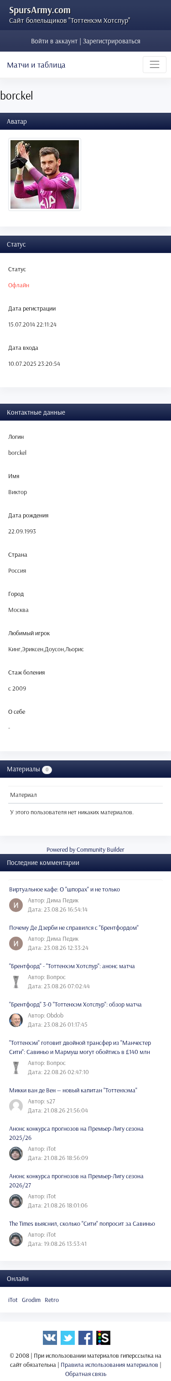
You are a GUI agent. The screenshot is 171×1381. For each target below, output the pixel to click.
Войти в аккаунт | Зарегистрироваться (85, 41)
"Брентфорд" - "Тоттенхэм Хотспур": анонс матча (72, 966)
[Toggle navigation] (154, 64)
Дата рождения (28, 515)
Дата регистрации (32, 308)
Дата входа (23, 347)
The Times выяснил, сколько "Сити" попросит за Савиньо (82, 1223)
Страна (17, 554)
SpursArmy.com (40, 10)
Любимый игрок (29, 633)
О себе (16, 711)
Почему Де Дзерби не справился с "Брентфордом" (74, 927)
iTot (13, 1300)
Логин (16, 436)
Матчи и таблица (36, 64)
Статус (17, 269)
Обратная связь (85, 1374)
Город (16, 594)
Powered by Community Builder (85, 849)
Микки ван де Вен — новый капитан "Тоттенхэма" (73, 1090)
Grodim (31, 1300)
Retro (52, 1300)
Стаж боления (26, 672)
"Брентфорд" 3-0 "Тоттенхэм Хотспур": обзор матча (75, 1004)
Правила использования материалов (109, 1364)
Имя (13, 476)
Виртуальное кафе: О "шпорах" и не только (64, 889)
